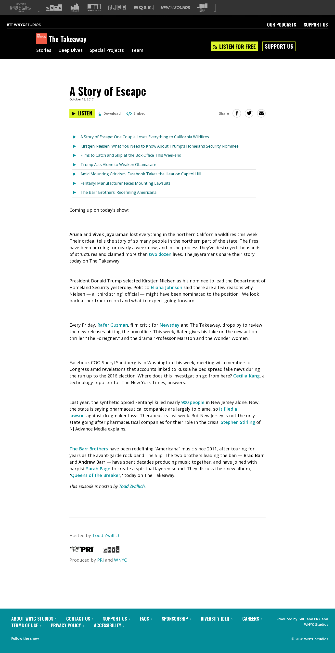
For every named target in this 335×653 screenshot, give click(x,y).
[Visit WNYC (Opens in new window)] (54, 7)
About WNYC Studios (32, 618)
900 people (193, 402)
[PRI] (82, 551)
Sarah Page (98, 469)
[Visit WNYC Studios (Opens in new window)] (94, 7)
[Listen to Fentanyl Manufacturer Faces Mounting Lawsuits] (76, 183)
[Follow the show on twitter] (55, 637)
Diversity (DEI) (215, 618)
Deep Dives (70, 50)
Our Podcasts (281, 24)
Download (112, 113)
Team (137, 50)
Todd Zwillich (132, 486)
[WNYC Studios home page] (30, 24)
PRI (100, 560)
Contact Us (78, 618)
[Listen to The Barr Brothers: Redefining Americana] (76, 192)
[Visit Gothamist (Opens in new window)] (75, 7)
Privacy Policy (66, 625)
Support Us (316, 24)
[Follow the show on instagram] (65, 637)
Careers (250, 618)
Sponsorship (175, 618)
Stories (43, 50)
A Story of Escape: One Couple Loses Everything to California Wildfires (144, 136)
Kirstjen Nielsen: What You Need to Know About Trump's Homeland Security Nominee (159, 146)
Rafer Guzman (112, 325)
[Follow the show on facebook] (46, 637)
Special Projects (107, 50)
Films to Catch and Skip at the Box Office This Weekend (130, 155)
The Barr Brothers (88, 449)
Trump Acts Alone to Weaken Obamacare (118, 164)
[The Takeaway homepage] (42, 39)
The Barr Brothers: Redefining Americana (118, 192)
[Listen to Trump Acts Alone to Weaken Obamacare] (76, 164)
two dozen (160, 254)
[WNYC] (111, 551)
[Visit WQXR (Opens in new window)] (143, 7)
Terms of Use (24, 625)
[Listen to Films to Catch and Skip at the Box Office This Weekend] (76, 155)
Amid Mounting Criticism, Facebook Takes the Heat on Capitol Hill (140, 174)
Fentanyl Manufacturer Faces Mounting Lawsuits (125, 183)
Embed (139, 113)
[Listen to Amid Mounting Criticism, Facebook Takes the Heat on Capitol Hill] (76, 174)
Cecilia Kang (246, 376)
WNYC (120, 560)
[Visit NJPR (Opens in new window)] (117, 7)
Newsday (169, 325)
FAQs (144, 618)
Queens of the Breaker (95, 475)
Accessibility (107, 625)
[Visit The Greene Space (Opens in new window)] (202, 7)
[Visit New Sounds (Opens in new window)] (175, 7)
